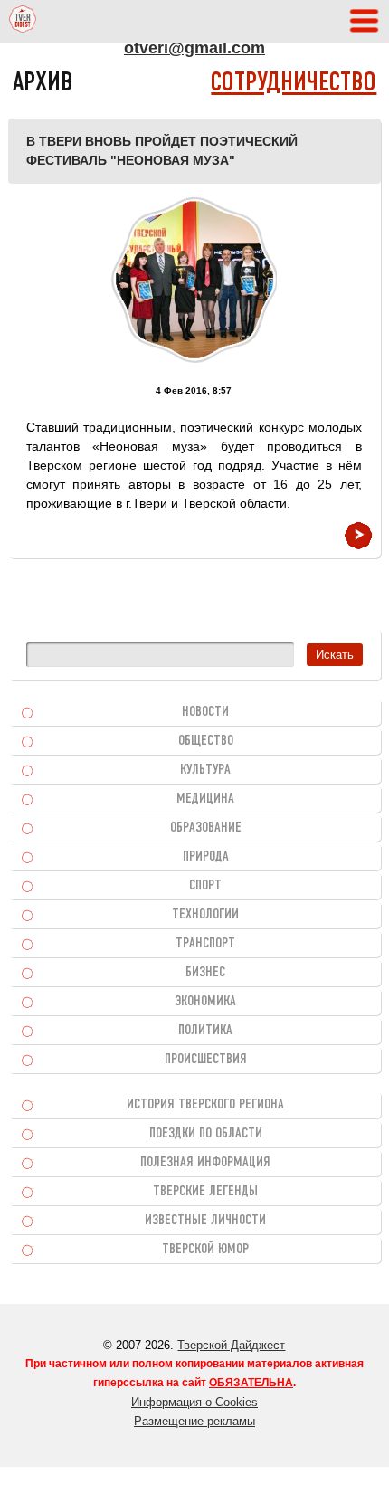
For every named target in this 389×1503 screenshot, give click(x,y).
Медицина (205, 799)
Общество (205, 741)
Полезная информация (205, 1162)
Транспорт (205, 943)
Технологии (205, 914)
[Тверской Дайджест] (22, 21)
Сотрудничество (293, 83)
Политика (205, 1030)
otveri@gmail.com (194, 48)
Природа (206, 857)
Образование (206, 828)
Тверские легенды (205, 1191)
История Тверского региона (205, 1105)
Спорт (205, 886)
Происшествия (206, 1059)
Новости (205, 712)
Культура (205, 770)
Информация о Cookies (194, 1402)
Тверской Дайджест (231, 1345)
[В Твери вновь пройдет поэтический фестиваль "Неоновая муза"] (194, 280)
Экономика (205, 1001)
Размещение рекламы (194, 1421)
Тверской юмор (205, 1249)
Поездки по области (205, 1133)
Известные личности (205, 1220)
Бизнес (205, 972)
